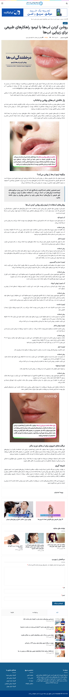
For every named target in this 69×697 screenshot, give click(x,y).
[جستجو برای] (67, 4)
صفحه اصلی (30, 675)
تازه (57, 612)
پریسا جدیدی (63, 37)
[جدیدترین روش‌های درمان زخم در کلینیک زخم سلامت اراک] (60, 621)
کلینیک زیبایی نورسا (11, 675)
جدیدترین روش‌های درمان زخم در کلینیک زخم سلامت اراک (38, 619)
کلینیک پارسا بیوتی (11, 681)
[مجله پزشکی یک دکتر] (34, 3)
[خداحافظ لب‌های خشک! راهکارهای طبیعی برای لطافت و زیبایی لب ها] (60, 653)
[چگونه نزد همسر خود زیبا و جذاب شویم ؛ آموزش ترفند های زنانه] (55, 538)
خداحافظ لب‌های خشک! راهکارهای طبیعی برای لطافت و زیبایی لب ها (36, 651)
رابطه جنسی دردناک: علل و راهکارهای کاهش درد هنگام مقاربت (37, 635)
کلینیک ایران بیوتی (11, 686)
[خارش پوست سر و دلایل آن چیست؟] (13, 538)
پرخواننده (35, 612)
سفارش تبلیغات (29, 684)
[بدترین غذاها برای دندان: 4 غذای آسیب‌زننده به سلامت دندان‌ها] (60, 629)
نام (64, 588)
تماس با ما (30, 678)
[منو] (2, 4)
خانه (65, 19)
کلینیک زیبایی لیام (11, 678)
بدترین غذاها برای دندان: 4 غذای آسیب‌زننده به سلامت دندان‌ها (37, 627)
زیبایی (61, 19)
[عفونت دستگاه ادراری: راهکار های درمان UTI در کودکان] (60, 645)
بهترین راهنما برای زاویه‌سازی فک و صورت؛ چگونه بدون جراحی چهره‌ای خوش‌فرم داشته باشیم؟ (35, 546)
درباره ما (31, 681)
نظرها (12, 612)
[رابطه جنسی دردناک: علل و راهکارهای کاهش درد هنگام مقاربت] (60, 637)
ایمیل (63, 595)
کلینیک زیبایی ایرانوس (10, 684)
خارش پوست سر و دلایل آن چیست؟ (15, 547)
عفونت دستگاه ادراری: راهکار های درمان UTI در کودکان (39, 643)
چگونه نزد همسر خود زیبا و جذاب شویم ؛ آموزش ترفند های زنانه (56, 545)
